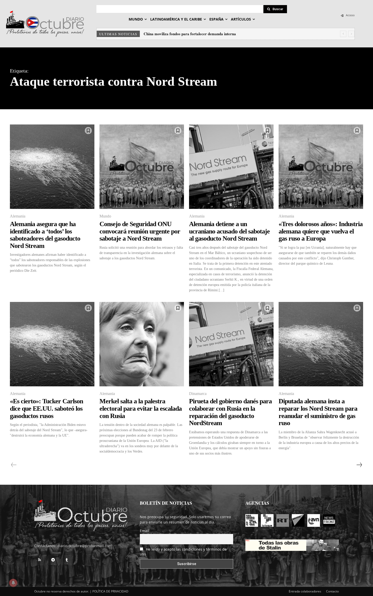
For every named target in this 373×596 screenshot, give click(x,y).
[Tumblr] (67, 560)
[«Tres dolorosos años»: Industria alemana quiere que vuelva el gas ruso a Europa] (321, 166)
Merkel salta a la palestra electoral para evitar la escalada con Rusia (140, 408)
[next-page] (359, 465)
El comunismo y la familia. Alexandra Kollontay (184, 34)
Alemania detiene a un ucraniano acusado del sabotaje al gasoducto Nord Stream (229, 231)
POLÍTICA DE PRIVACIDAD (110, 591)
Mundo (105, 216)
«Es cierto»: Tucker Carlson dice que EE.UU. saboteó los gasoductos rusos (46, 408)
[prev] (343, 34)
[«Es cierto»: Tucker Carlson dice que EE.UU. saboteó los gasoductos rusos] (52, 344)
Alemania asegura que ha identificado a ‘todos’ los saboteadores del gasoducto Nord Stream (45, 234)
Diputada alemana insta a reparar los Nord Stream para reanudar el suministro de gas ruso (318, 412)
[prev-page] (14, 465)
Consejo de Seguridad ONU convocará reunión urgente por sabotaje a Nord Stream (139, 231)
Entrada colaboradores (305, 591)
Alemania (17, 216)
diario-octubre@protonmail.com (84, 545)
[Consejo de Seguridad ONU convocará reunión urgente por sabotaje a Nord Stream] (141, 166)
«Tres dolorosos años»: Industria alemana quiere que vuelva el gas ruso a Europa (321, 231)
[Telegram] (53, 560)
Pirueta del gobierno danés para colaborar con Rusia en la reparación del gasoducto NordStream (230, 412)
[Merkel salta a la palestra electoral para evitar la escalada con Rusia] (141, 344)
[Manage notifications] (13, 583)
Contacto (332, 591)
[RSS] (39, 560)
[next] (351, 34)
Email (144, 530)
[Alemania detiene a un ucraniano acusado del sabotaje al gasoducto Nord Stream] (231, 166)
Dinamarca (198, 393)
